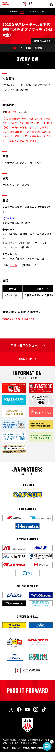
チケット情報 (25, 48)
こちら (13, 265)
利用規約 (22, 740)
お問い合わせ (7, 743)
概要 (15, 48)
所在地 (34, 743)
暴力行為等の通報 (22, 743)
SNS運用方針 (33, 740)
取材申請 (38, 48)
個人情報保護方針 (9, 740)
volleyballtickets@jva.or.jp (18, 318)
